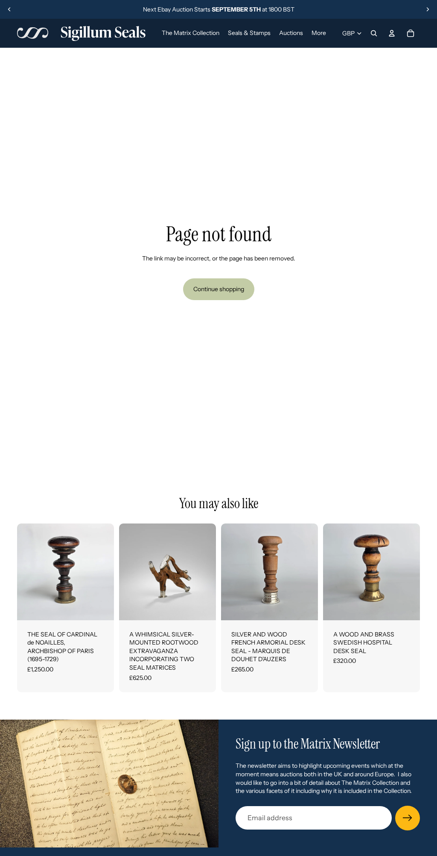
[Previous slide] (9, 9)
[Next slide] (427, 9)
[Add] (100, 607)
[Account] (391, 33)
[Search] (373, 33)
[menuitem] (318, 33)
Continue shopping (218, 289)
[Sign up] (407, 818)
